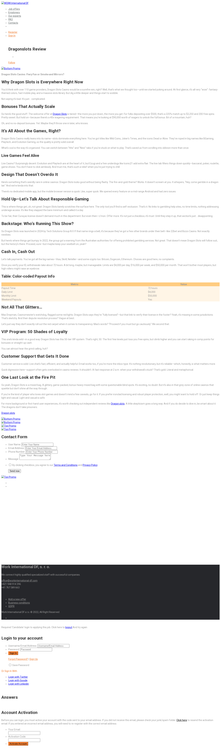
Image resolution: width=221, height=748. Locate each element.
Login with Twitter (18, 677)
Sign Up (34, 659)
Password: (14, 649)
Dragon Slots (60, 114)
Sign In (12, 35)
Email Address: (16, 448)
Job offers (14, 9)
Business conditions (19, 602)
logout (68, 627)
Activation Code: (17, 736)
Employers (14, 12)
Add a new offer (17, 599)
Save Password (20, 665)
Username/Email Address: (22, 645)
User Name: (14, 444)
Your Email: (14, 729)
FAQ (10, 19)
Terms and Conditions (66, 465)
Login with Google (17, 680)
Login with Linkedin (18, 683)
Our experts (14, 16)
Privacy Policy (90, 465)
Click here (181, 720)
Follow (11, 62)
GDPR (11, 606)
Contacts (13, 22)
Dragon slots (118, 403)
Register (12, 32)
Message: (13, 459)
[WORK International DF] (14, 3)
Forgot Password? (18, 659)
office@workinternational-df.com (19, 580)
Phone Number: (16, 451)
